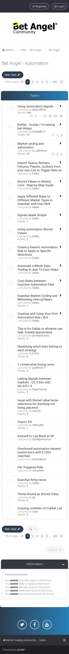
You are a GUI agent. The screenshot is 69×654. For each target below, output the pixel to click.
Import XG (24, 422)
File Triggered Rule (30, 467)
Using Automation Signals (35, 106)
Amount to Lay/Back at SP (35, 436)
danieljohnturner (41, 439)
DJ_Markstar (39, 150)
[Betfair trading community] (35, 29)
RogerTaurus (39, 389)
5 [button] (46, 81)
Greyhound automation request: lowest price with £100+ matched (39, 452)
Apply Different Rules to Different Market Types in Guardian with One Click (34, 200)
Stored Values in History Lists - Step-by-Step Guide (35, 183)
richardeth (38, 470)
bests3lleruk (39, 459)
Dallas (35, 173)
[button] (22, 82)
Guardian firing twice (31, 480)
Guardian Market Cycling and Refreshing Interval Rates (37, 297)
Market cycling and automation (30, 145)
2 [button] (32, 81)
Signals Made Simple (32, 215)
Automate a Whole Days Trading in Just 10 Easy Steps (38, 267)
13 (55, 116)
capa (35, 511)
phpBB (20, 649)
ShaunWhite (39, 109)
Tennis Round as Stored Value (38, 494)
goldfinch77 (39, 367)
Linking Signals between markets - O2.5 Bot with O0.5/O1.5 (34, 382)
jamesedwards (40, 335)
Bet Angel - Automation (25, 63)
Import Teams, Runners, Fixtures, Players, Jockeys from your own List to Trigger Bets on (39, 166)
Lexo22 (36, 410)
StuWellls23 (38, 131)
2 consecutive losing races (35, 364)
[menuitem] (59, 6)
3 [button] (37, 81)
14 (60, 116)
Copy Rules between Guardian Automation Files (35, 282)
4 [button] (42, 81)
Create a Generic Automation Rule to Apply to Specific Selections (37, 250)
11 (44, 116)
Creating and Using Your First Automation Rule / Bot (37, 315)
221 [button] (55, 81)
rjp (33, 497)
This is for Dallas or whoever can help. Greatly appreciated (39, 330)
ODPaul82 (38, 425)
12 (50, 116)
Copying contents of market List (39, 508)
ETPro (35, 353)
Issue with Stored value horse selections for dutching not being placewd (37, 403)
